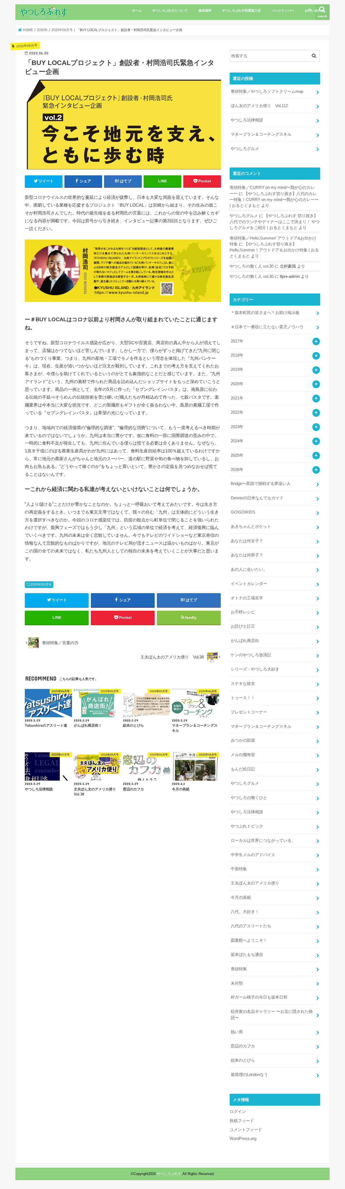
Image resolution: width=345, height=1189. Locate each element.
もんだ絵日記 (243, 769)
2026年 (237, 469)
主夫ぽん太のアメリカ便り (255, 883)
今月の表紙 (241, 897)
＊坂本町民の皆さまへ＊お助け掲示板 (265, 312)
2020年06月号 (40, 584)
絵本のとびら (243, 1060)
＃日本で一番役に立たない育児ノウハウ (267, 327)
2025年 (237, 455)
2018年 (237, 355)
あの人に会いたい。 (249, 569)
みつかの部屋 (243, 740)
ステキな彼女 (243, 683)
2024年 (237, 441)
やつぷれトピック (247, 826)
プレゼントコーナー (249, 712)
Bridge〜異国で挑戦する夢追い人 (261, 483)
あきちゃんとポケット (251, 526)
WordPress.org (243, 1138)
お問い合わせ (314, 10)
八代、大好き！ (245, 912)
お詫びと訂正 (243, 626)
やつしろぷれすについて (170, 10)
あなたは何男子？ (247, 555)
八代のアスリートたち (251, 926)
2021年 (237, 398)
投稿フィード (242, 1121)
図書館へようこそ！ (249, 940)
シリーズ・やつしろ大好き (255, 669)
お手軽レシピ (243, 612)
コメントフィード (246, 1130)
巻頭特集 (239, 969)
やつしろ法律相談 (247, 120)
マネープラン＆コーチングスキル (261, 134)
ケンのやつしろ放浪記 (251, 655)
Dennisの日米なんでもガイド (257, 498)
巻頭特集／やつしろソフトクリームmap (267, 91)
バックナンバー (283, 10)
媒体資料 (205, 10)
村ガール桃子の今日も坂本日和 (259, 997)
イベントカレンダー (249, 584)
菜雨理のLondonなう (249, 1074)
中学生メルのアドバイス (253, 855)
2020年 (237, 384)
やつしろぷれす (169, 1174)
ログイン (238, 1111)
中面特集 (239, 869)
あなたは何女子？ (247, 541)
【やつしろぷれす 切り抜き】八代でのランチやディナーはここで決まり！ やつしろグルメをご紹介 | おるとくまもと (275, 222)
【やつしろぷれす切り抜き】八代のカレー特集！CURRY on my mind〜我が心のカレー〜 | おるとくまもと (274, 200)
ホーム (137, 10)
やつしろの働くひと (249, 797)
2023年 (237, 427)
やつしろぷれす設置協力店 (241, 10)
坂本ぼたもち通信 (247, 954)
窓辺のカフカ (243, 1046)
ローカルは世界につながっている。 (263, 840)
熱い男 (237, 1032)
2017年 (237, 341)
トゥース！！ (243, 698)
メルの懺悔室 (243, 755)
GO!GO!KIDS (243, 512)
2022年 (237, 412)
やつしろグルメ (245, 148)
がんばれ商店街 (245, 640)
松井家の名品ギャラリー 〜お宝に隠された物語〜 (272, 1014)
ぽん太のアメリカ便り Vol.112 (259, 106)
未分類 (237, 983)
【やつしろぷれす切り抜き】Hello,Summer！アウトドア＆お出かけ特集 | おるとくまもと (274, 250)
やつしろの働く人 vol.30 (252, 266)
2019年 (237, 369)
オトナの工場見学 (247, 598)
